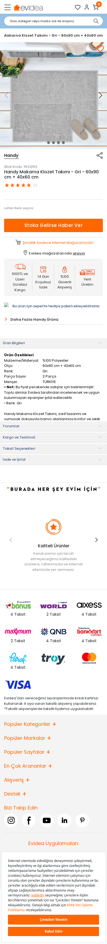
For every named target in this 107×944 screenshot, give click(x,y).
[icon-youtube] (47, 820)
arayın (79, 253)
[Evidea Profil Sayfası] (87, 7)
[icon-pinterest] (82, 820)
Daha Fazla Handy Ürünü (34, 319)
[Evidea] (28, 7)
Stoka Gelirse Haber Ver (53, 225)
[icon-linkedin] (64, 820)
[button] (43, 142)
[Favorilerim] (78, 7)
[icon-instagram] (11, 820)
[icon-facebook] (29, 820)
